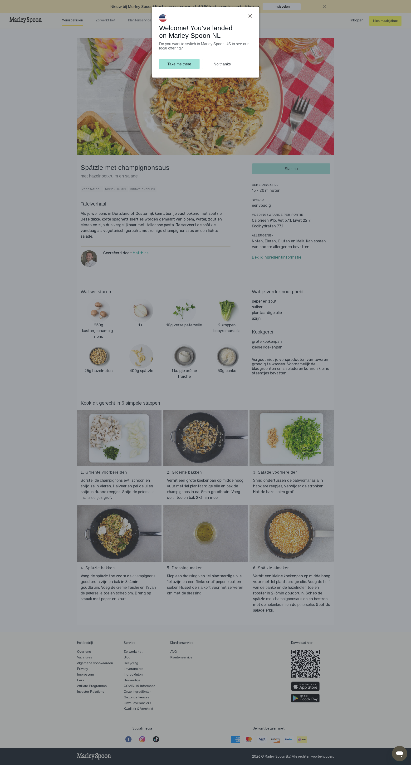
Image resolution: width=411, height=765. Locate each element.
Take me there (179, 64)
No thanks (222, 64)
